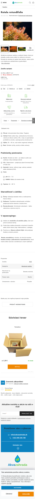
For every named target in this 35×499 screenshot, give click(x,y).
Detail (17, 366)
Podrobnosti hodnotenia (25, 15)
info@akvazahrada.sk (19, 435)
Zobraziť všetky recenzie (21, 383)
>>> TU (8, 483)
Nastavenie (17, 487)
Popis (5, 120)
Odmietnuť (9, 493)
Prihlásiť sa (27, 413)
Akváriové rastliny (27, 266)
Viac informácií (5, 63)
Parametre (14, 120)
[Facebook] (18, 448)
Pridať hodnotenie (17, 304)
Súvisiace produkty (26, 120)
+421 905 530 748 (19, 438)
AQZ (33, 85)
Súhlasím (26, 494)
